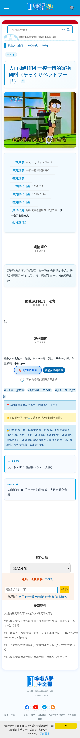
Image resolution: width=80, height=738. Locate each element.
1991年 (44, 45)
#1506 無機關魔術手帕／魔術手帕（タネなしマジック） (37, 656)
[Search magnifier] (68, 29)
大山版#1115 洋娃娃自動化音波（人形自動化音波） (37, 492)
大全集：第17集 (15, 390)
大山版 (19, 45)
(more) (48, 579)
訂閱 (26, 714)
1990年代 (32, 45)
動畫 (10, 45)
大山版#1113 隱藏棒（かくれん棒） (31, 467)
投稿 (40, 719)
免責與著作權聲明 (57, 714)
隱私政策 (42, 714)
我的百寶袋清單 (54, 370)
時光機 (29, 597)
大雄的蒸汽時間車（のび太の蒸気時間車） (28, 613)
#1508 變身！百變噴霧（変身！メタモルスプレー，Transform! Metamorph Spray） (41, 635)
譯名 (33, 714)
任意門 (19, 597)
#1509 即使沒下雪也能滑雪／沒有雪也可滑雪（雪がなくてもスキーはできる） (41, 623)
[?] (23, 81)
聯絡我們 (72, 714)
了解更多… (46, 733)
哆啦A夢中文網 (28, 37)
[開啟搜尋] (73, 7)
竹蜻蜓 (39, 597)
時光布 (49, 597)
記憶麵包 (61, 597)
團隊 (13, 714)
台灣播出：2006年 (40, 390)
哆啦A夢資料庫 (48, 37)
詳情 (54, 405)
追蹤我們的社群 (18, 417)
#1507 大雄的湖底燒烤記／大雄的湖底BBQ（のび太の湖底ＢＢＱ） (41, 647)
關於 (6, 714)
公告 (20, 714)
